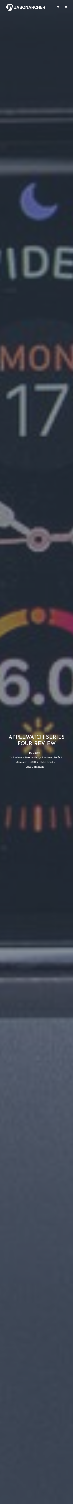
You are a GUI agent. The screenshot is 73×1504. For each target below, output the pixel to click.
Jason (36, 752)
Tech (57, 757)
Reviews (47, 757)
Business (18, 757)
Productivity (33, 757)
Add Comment (35, 766)
